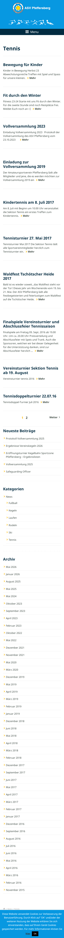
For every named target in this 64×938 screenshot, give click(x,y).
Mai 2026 (11, 567)
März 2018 (12, 750)
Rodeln (13, 525)
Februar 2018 (13, 757)
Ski (10, 532)
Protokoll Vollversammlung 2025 (25, 438)
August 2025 (13, 581)
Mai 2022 (11, 640)
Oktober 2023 (14, 603)
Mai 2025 (11, 589)
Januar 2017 (13, 816)
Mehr (32, 78)
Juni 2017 (11, 780)
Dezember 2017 (15, 765)
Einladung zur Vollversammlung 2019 (24, 164)
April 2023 (12, 618)
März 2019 (12, 699)
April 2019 (12, 691)
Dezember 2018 (15, 721)
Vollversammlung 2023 (24, 126)
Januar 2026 (13, 574)
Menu (34, 32)
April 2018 (12, 743)
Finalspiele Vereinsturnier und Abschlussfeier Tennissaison (31, 324)
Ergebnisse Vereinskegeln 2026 (24, 446)
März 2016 (12, 875)
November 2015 (15, 890)
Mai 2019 (11, 684)
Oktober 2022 (14, 633)
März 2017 (12, 802)
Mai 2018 (11, 735)
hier (28, 933)
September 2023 (15, 611)
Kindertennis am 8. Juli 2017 (28, 202)
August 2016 (13, 838)
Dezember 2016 (15, 824)
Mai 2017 (11, 787)
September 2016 (15, 831)
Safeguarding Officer (18, 471)
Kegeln (13, 510)
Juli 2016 (11, 846)
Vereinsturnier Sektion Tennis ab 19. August (30, 370)
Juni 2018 (11, 728)
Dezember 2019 (15, 677)
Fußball (13, 503)
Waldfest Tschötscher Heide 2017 (28, 276)
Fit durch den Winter (22, 95)
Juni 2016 (11, 853)
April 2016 (12, 868)
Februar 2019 (13, 706)
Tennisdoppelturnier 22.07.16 (29, 396)
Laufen (13, 517)
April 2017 (12, 794)
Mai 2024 (11, 596)
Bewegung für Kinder (23, 64)
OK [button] (35, 933)
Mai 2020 (11, 662)
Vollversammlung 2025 (19, 464)
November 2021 (15, 655)
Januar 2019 (13, 713)
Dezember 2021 (15, 647)
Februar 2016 (13, 882)
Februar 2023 (13, 625)
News (9, 496)
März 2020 (12, 669)
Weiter (53, 417)
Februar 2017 (13, 809)
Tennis (12, 539)
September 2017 (15, 772)
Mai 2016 (11, 860)
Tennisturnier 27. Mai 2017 (27, 238)
